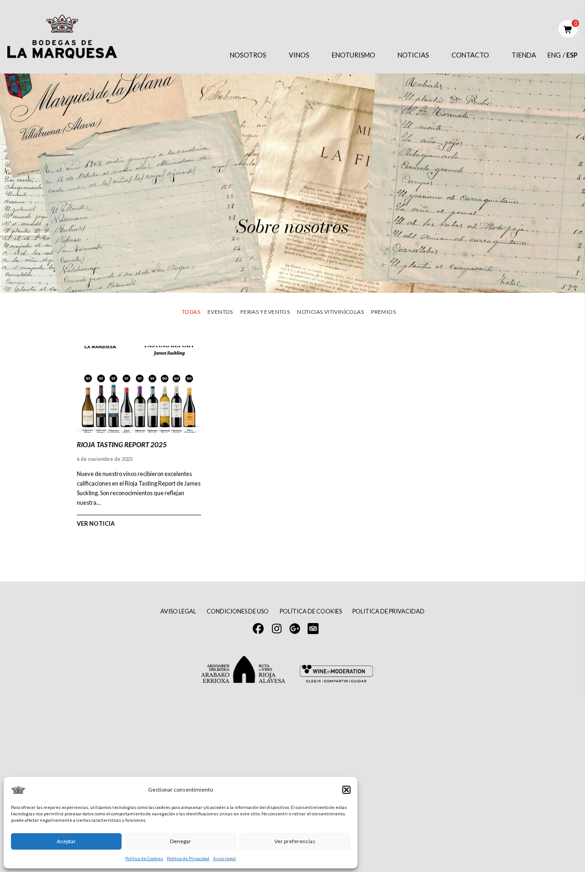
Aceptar (66, 841)
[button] (346, 789)
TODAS (191, 311)
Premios (383, 311)
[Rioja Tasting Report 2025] (139, 434)
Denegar (180, 841)
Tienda (523, 55)
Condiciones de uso (238, 611)
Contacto (470, 55)
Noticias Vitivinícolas (330, 311)
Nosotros (248, 55)
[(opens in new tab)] (313, 627)
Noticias (413, 55)
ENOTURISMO (353, 55)
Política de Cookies (144, 858)
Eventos (220, 311)
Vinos (299, 55)
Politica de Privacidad (188, 858)
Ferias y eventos (265, 311)
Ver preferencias (294, 841)
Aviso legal (224, 858)
